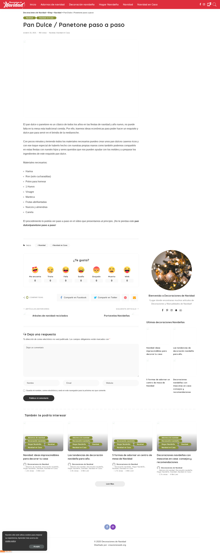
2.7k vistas (163, 474)
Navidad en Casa (46, 18)
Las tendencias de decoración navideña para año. (183, 351)
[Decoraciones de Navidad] (14, 4)
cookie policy (10, 541)
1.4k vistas (74, 471)
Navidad (29, 18)
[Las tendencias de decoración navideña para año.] (185, 336)
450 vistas (43, 33)
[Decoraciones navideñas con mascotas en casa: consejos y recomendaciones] (185, 367)
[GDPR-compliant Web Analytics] (6, 551)
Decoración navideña (37, 441)
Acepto (37, 547)
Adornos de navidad (36, 438)
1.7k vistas (119, 471)
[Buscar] (214, 4)
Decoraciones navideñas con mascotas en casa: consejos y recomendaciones (182, 385)
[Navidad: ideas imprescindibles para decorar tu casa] (158, 336)
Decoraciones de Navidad (38, 464)
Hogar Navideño (34, 444)
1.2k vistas (30, 471)
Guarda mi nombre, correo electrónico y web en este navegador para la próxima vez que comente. (66, 390)
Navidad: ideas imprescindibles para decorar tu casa (156, 351)
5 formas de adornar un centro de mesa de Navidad (158, 382)
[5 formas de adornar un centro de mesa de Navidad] (158, 367)
